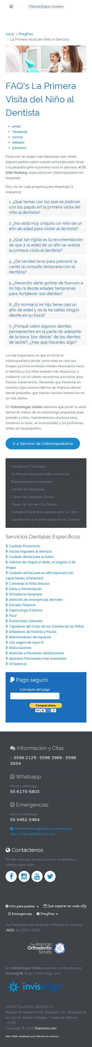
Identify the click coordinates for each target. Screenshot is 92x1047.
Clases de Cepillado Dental (32, 497)
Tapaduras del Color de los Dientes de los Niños (46, 626)
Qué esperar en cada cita (66, 906)
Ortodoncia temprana (25, 594)
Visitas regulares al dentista (30, 551)
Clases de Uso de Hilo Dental (34, 504)
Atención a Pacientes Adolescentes (36, 653)
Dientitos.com (45, 1028)
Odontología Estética (25, 610)
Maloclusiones (20, 648)
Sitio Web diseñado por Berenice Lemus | (32, 1036)
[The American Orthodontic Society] (46, 947)
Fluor (13, 615)
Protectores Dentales (26, 621)
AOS (10, 930)
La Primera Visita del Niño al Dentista (40, 474)
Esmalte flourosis (22, 605)
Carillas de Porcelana (27, 489)
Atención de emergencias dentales (35, 599)
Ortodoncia (17, 664)
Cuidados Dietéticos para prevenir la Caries (45, 512)
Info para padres (22, 906)
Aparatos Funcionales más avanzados (37, 658)
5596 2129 (25, 757)
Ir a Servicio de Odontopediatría (43, 443)
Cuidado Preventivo (24, 546)
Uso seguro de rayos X (26, 642)
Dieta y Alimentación (25, 589)
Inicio (10, 34)
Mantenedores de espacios (30, 637)
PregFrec (26, 34)
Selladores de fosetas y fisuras (32, 632)
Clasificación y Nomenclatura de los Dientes (45, 519)
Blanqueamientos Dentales (32, 481)
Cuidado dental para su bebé (31, 557)
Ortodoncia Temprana (28, 466)
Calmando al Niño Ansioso (29, 583)
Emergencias (21, 914)
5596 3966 (51, 757)
